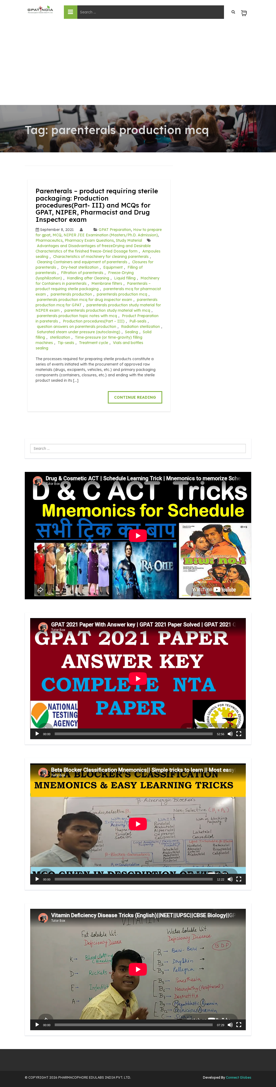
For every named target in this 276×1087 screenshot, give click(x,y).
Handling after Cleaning (88, 278)
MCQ (57, 235)
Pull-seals (137, 321)
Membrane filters (106, 283)
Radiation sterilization (140, 326)
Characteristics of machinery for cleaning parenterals (101, 256)
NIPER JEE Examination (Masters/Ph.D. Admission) (111, 235)
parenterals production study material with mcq (107, 310)
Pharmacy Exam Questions (89, 240)
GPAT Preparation (115, 229)
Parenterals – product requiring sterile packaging (93, 286)
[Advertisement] (138, 64)
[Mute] (230, 734)
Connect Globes (238, 1077)
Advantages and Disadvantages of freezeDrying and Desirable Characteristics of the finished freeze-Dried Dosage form (93, 248)
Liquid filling (125, 278)
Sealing (131, 331)
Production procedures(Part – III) (94, 321)
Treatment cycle (93, 342)
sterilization (60, 337)
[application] (138, 678)
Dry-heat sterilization (79, 267)
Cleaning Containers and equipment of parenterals (82, 262)
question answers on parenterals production (76, 326)
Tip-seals (66, 342)
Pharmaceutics (49, 240)
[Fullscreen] (239, 734)
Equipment (113, 267)
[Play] (37, 734)
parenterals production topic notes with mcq (77, 315)
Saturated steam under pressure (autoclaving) (78, 331)
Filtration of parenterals (82, 272)
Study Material (129, 240)
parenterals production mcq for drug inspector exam (84, 299)
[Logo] (40, 9)
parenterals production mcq (122, 294)
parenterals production (71, 294)
